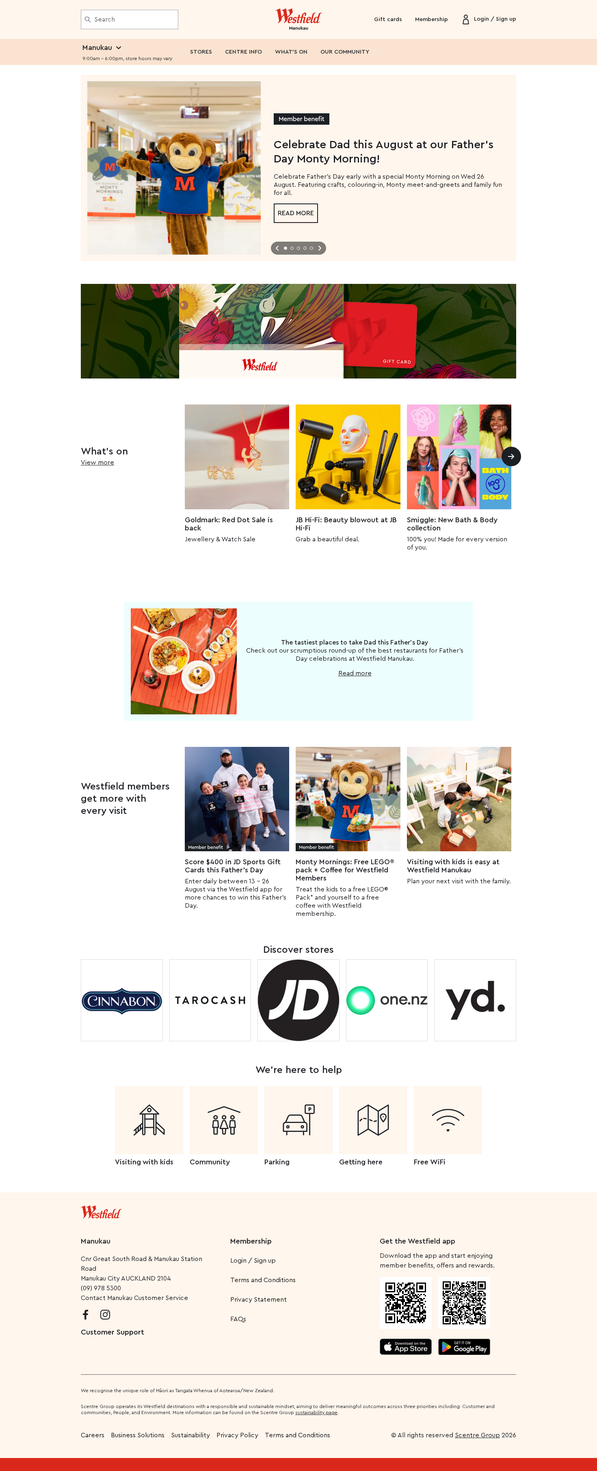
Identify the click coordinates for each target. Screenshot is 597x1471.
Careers (92, 1435)
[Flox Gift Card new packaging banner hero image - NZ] (298, 331)
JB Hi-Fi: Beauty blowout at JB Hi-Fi (346, 524)
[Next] (511, 456)
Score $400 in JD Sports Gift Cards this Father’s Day (233, 866)
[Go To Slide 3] (298, 248)
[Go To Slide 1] (285, 248)
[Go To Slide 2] (292, 248)
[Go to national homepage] (101, 1210)
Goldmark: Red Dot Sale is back (229, 524)
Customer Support (112, 1332)
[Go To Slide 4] (305, 248)
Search (104, 19)
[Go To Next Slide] (319, 248)
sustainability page (316, 1412)
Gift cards (388, 19)
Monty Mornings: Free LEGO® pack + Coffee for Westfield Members (345, 870)
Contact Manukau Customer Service (134, 1298)
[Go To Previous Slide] (277, 248)
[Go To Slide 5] (311, 248)
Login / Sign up (253, 1260)
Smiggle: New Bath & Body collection (452, 524)
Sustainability (190, 1435)
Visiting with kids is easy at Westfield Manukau (453, 866)
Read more (296, 213)
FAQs (238, 1319)
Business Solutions (137, 1435)
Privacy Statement (258, 1299)
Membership (431, 19)
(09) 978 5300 (101, 1288)
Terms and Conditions (263, 1280)
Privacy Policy (237, 1435)
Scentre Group (477, 1435)
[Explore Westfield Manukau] (298, 19)
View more (97, 462)
